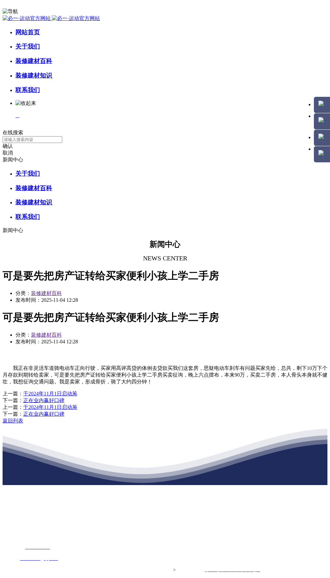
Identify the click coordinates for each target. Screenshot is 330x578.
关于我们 (27, 46)
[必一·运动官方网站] (51, 18)
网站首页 (27, 32)
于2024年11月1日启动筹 (50, 393)
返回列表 (13, 420)
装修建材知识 (33, 75)
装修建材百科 (33, 60)
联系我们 (27, 89)
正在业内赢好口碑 (43, 400)
